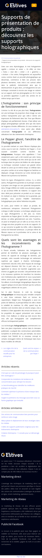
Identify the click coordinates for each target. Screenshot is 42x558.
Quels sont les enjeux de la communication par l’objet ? (31, 351)
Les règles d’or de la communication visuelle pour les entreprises (10, 352)
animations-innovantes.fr (10, 129)
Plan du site (21, 557)
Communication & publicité (12, 58)
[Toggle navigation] (34, 5)
